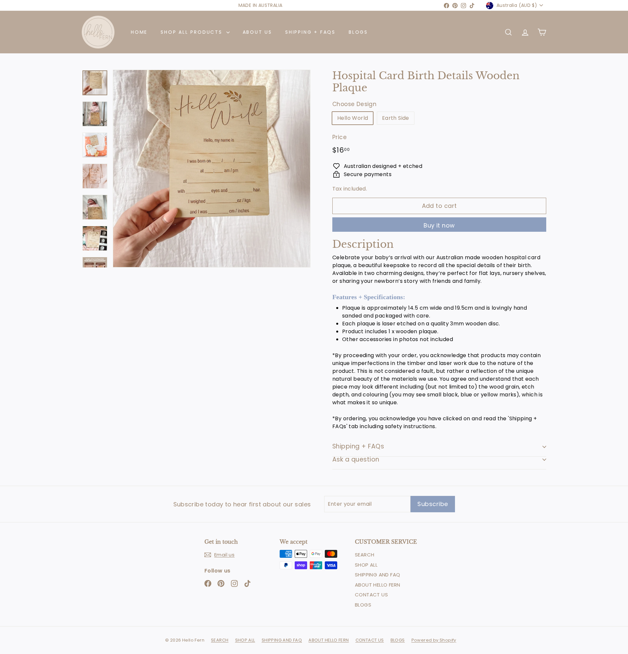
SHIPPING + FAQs (310, 32)
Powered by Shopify (433, 640)
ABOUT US (257, 32)
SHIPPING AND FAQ (377, 574)
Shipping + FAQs (358, 446)
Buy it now (439, 225)
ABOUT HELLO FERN (377, 584)
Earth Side (395, 118)
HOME (139, 32)
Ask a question (355, 459)
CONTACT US (371, 594)
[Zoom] (211, 168)
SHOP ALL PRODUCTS (192, 32)
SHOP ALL (366, 564)
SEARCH (364, 554)
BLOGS (358, 32)
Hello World (352, 118)
